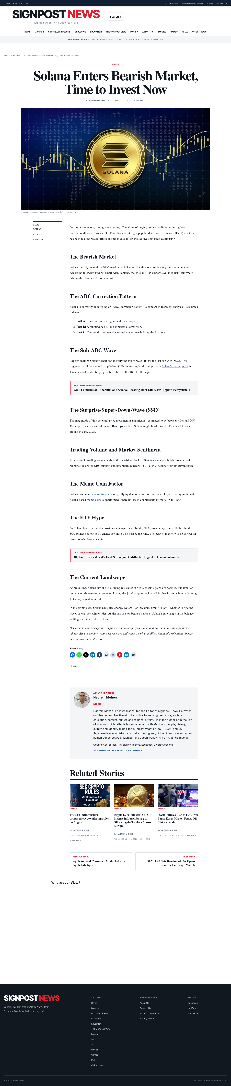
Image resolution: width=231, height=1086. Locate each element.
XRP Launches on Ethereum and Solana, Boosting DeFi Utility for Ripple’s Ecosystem (132, 390)
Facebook (210, 3)
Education (96, 32)
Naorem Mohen (97, 100)
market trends (100, 494)
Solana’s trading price (175, 366)
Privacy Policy (147, 1018)
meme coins (94, 500)
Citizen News (199, 32)
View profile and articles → (108, 750)
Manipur (39, 32)
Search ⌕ (115, 16)
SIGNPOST (55, 14)
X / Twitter (38, 234)
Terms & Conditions (149, 1013)
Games (174, 32)
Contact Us (145, 1008)
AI (153, 32)
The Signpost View (116, 32)
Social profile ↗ (134, 750)
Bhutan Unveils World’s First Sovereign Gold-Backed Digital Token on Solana (126, 557)
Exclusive (80, 32)
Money (134, 32)
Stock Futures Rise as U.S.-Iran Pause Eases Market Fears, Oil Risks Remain (178, 818)
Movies (162, 32)
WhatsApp (38, 240)
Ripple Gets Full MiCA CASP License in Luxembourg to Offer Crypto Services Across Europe (133, 820)
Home (28, 32)
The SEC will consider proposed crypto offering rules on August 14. (89, 818)
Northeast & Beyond (59, 32)
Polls (185, 32)
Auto (145, 32)
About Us (144, 1003)
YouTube (219, 3)
